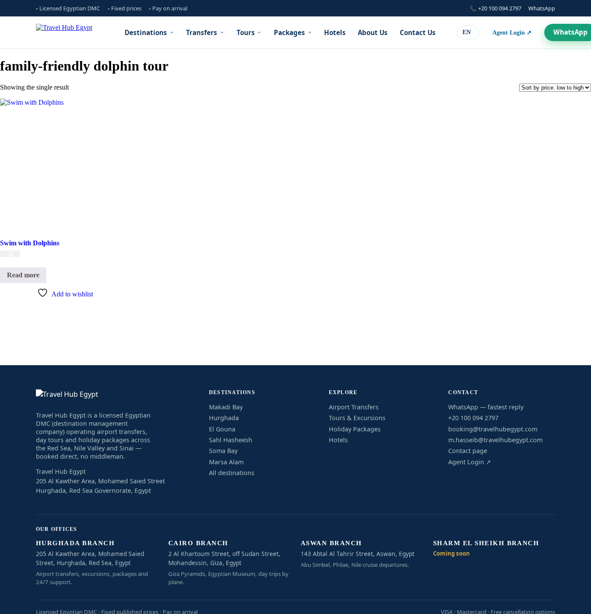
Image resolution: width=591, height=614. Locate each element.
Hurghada (224, 418)
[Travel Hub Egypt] (64, 32)
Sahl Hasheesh (230, 440)
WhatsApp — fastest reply (486, 407)
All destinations (231, 473)
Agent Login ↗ (512, 32)
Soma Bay (223, 451)
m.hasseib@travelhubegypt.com (495, 440)
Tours (246, 32)
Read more (23, 275)
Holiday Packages (355, 429)
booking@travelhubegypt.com (492, 429)
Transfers (201, 32)
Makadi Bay (226, 407)
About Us (373, 32)
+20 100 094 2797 (473, 418)
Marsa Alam (226, 462)
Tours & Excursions (357, 418)
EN (467, 32)
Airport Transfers (354, 407)
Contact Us (418, 32)
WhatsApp (541, 8)
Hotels (335, 32)
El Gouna (222, 429)
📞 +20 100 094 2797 (495, 8)
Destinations (146, 32)
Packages (289, 32)
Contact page (467, 451)
